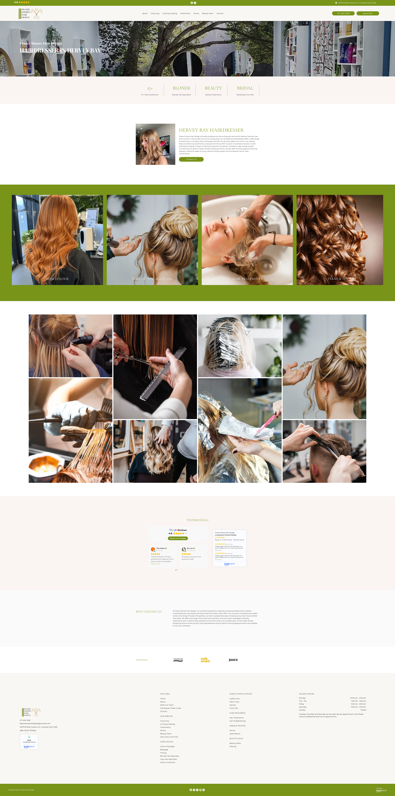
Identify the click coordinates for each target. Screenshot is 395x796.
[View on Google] (153, 549)
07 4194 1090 (25, 720)
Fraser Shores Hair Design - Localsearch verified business (29, 741)
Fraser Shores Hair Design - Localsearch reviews (229, 548)
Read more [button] (155, 564)
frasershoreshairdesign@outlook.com (35, 723)
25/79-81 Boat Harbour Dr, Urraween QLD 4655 (357, 3)
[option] (178, 660)
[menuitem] (145, 13)
